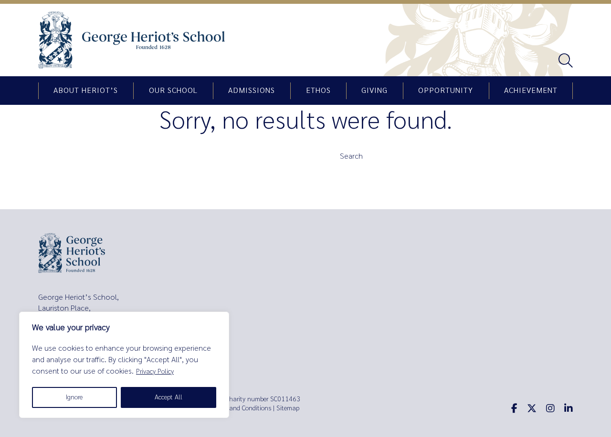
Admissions (251, 90)
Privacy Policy (155, 371)
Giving (374, 90)
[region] (124, 365)
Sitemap (287, 408)
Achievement (531, 90)
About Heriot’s (85, 90)
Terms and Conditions (241, 408)
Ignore (74, 397)
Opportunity (445, 90)
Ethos (318, 90)
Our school (173, 90)
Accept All (168, 397)
